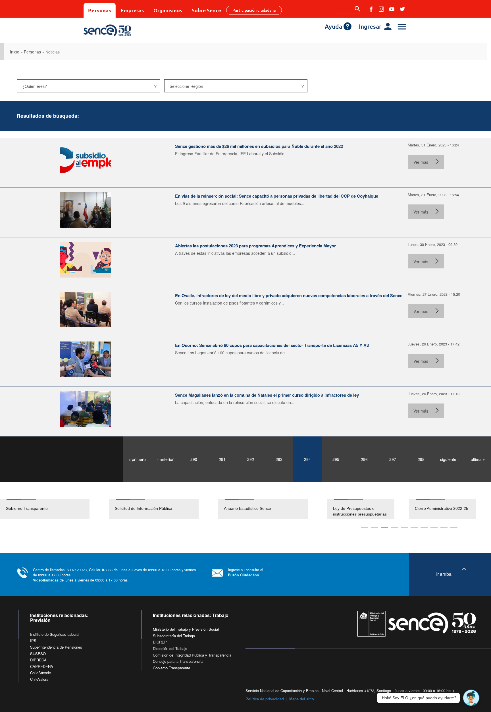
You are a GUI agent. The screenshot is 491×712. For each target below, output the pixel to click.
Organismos (167, 10)
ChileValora (39, 679)
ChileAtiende (40, 672)
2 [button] (374, 527)
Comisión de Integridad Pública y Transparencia (192, 655)
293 (279, 459)
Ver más (420, 162)
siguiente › (449, 459)
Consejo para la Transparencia (178, 661)
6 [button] (414, 527)
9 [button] (444, 527)
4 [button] (394, 527)
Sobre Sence (206, 10)
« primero (137, 459)
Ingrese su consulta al (245, 572)
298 (421, 459)
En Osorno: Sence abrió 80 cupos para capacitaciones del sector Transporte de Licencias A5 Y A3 (272, 345)
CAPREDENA (41, 666)
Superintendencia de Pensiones (56, 647)
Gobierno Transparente (27, 508)
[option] (54, 509)
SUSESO (38, 653)
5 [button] (404, 527)
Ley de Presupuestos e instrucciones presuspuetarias (360, 511)
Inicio (14, 52)
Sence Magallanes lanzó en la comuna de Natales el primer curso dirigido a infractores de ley (267, 395)
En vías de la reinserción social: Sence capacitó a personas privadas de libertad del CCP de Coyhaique (276, 196)
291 (222, 459)
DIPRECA (38, 660)
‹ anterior (165, 459)
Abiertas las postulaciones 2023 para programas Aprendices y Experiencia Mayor (255, 246)
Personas (99, 10)
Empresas (132, 10)
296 (364, 459)
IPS (33, 640)
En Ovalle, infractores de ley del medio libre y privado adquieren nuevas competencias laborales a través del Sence (288, 295)
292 (250, 459)
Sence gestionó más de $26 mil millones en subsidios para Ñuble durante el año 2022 (259, 146)
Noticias (52, 52)
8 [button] (434, 527)
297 (392, 459)
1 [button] (364, 527)
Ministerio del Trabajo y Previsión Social (186, 629)
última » (478, 459)
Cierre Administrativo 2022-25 (441, 508)
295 (335, 459)
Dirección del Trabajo (170, 648)
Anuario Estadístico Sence (247, 508)
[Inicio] (124, 30)
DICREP (160, 642)
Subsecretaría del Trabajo (174, 635)
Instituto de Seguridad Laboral (54, 634)
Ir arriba (444, 574)
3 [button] (384, 527)
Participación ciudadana (254, 10)
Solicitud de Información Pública (143, 508)
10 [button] (453, 527)
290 (193, 459)
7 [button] (424, 527)
